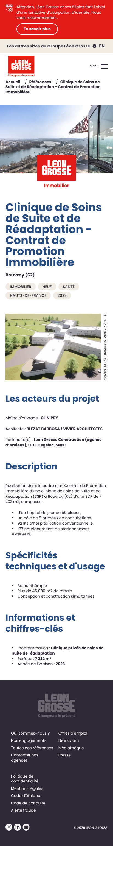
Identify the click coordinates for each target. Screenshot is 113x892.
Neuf (47, 286)
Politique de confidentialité (24, 778)
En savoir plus (37, 29)
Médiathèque (71, 748)
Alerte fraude (23, 810)
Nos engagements (28, 740)
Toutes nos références (32, 748)
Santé (69, 286)
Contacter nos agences (24, 757)
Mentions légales (27, 788)
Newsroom (68, 740)
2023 (62, 295)
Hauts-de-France (28, 295)
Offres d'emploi (72, 733)
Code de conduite (28, 803)
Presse (64, 755)
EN (102, 46)
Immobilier (20, 286)
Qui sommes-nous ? (30, 733)
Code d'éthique (25, 795)
